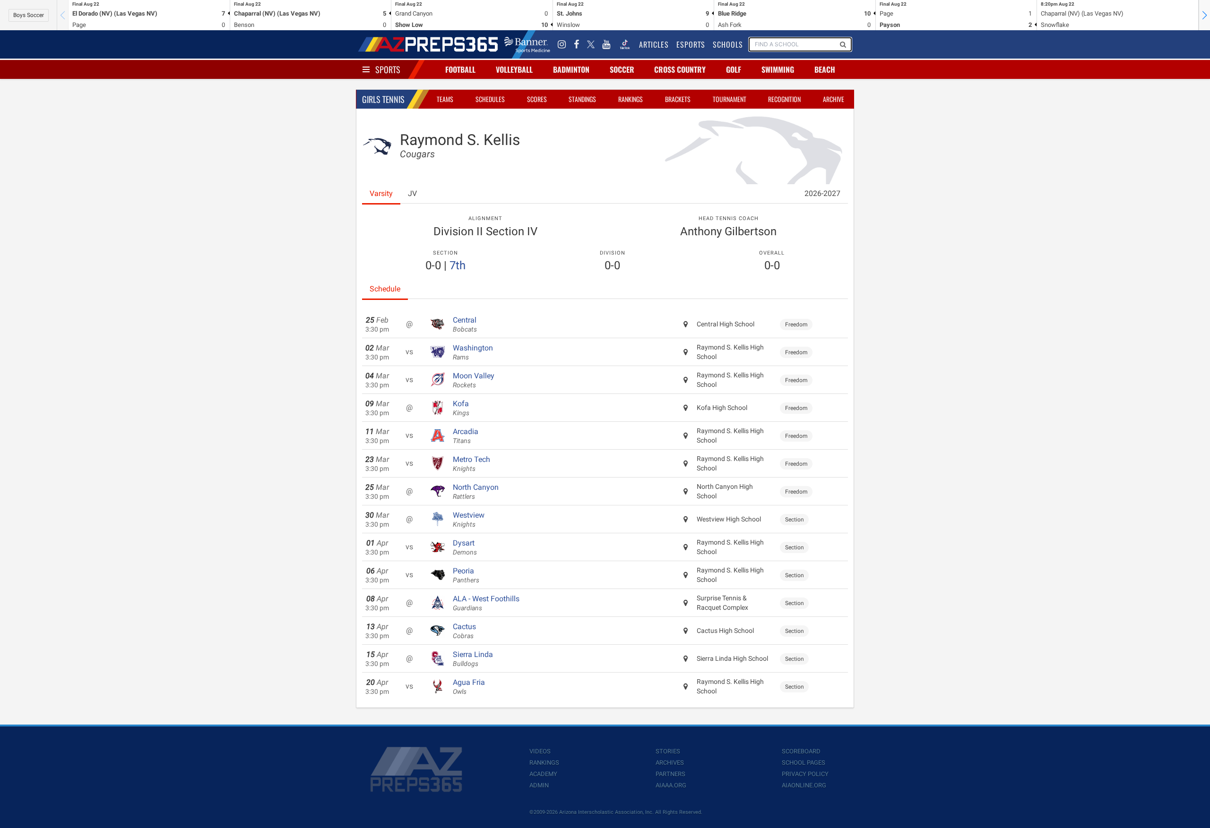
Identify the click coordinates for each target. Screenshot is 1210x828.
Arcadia (465, 436)
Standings (582, 99)
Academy (543, 773)
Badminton (571, 69)
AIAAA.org (671, 785)
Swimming (777, 69)
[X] (590, 44)
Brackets (678, 99)
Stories (668, 751)
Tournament (729, 99)
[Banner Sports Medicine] (527, 44)
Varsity (381, 193)
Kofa (461, 408)
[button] (1204, 15)
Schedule (385, 288)
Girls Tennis (383, 99)
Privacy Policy (805, 773)
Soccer (622, 69)
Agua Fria (469, 687)
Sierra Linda (473, 659)
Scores (537, 99)
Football (460, 69)
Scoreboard (801, 751)
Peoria (466, 575)
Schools (728, 44)
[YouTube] (606, 44)
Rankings (630, 99)
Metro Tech (471, 464)
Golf (733, 69)
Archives (670, 762)
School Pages (803, 762)
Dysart (465, 547)
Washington (473, 352)
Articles (654, 44)
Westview (468, 520)
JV (412, 193)
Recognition (784, 99)
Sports (387, 69)
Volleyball (514, 69)
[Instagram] (562, 44)
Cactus (464, 631)
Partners (670, 773)
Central (465, 324)
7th (457, 265)
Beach (824, 69)
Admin (539, 785)
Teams (445, 99)
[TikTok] (624, 44)
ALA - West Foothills (486, 603)
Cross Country (680, 69)
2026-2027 (822, 193)
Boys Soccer (28, 15)
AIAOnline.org (804, 785)
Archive (833, 99)
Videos (540, 751)
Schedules (490, 99)
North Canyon (476, 492)
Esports (690, 44)
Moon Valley (473, 380)
